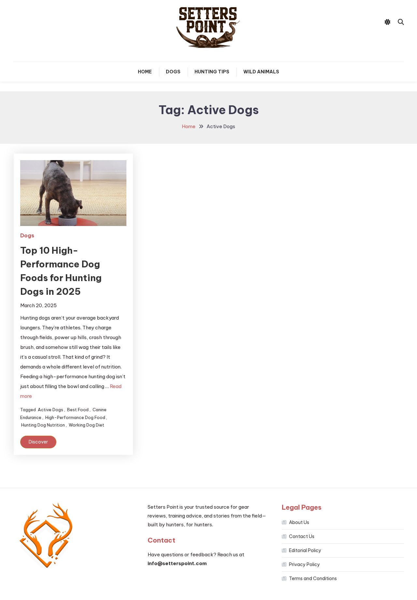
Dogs (173, 72)
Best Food (78, 409)
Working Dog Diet (86, 425)
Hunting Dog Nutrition (43, 425)
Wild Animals (261, 72)
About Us (299, 522)
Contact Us (301, 536)
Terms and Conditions (313, 578)
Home (145, 72)
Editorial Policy (305, 550)
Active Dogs (50, 409)
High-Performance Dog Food (75, 417)
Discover (38, 442)
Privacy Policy (304, 564)
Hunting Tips (211, 72)
